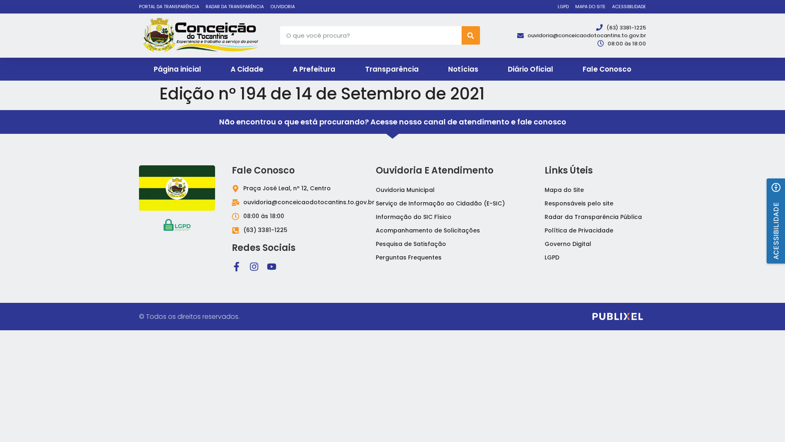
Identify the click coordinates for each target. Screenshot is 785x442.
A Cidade (247, 69)
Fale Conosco (607, 69)
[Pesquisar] (471, 35)
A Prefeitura (314, 69)
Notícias (463, 69)
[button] (776, 221)
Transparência (392, 69)
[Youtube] (271, 266)
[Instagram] (254, 266)
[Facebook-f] (236, 266)
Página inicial (177, 69)
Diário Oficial (530, 69)
